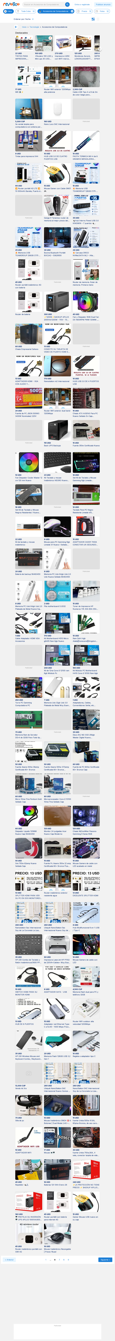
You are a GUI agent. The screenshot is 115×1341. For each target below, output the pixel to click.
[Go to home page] (11, 4)
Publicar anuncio (103, 4)
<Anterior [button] (9, 1260)
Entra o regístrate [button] (82, 4)
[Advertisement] (86, 109)
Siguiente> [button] (105, 1260)
